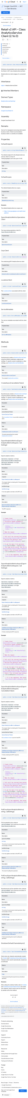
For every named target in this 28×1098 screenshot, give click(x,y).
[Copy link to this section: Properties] (11, 140)
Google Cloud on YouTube (7, 1074)
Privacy (10, 1082)
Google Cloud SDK (10, 6)
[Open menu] (2, 2)
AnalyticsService (7, 274)
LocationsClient (7, 291)
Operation (5, 504)
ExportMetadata (11, 506)
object (2, 85)
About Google (4, 1082)
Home (2, 17)
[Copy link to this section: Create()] (8, 347)
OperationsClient (7, 244)
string (4, 171)
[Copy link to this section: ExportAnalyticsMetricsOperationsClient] (6, 219)
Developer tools (17, 17)
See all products (5, 1023)
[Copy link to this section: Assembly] (10, 117)
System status (4, 1044)
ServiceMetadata (6, 334)
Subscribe (23, 1090)
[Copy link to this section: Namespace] (12, 107)
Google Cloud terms (6, 1085)
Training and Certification (7, 1061)
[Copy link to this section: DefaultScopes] (12, 177)
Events (2, 1069)
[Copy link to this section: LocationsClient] (13, 280)
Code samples (4, 1056)
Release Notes (4, 1042)
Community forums (5, 1037)
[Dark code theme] (22, 62)
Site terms (16, 1082)
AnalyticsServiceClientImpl (8, 101)
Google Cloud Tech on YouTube (8, 1077)
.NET (21, 6)
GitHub (2, 1051)
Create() (5, 958)
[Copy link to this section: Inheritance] (11, 82)
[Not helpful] (12, 22)
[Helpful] (10, 22)
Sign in (24, 1)
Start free (5, 12)
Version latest (6, 58)
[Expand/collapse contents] (9, 44)
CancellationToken (7, 414)
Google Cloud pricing (6, 1026)
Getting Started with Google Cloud (9, 1053)
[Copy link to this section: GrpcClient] (10, 251)
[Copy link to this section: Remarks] (9, 126)
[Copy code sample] (25, 62)
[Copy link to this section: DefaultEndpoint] (14, 144)
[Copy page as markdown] (7, 39)
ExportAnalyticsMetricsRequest (11, 479)
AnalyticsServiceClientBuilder (16, 363)
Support (3, 1039)
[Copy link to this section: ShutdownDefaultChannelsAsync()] (2, 945)
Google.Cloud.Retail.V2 (7, 110)
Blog (2, 1067)
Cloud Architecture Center (7, 1058)
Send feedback (7, 25)
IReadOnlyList (6, 200)
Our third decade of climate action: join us (11, 1087)
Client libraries (11, 9)
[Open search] (17, 2)
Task (3, 431)
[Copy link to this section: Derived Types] (14, 97)
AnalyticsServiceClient (19, 274)
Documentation (9, 17)
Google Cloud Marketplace (7, 1028)
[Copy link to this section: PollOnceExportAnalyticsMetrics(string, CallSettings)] (15, 812)
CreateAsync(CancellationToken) (17, 958)
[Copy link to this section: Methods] (10, 342)
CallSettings (5, 489)
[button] (14, 90)
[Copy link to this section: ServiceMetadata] (14, 309)
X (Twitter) (3, 1072)
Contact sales (4, 1031)
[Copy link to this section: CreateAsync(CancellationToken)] (25, 383)
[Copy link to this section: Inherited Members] (20, 91)
